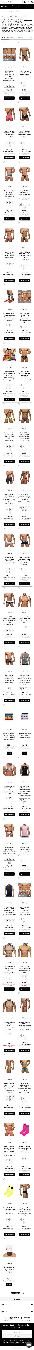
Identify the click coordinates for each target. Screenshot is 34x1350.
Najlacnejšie (13, 37)
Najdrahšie (21, 37)
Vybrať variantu (9, 98)
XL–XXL (26, 627)
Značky (10, 11)
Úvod (2, 11)
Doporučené (5, 37)
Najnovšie (29, 37)
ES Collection (25, 25)
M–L (23, 626)
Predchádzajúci (15, 1293)
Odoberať (17, 1336)
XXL (25, 85)
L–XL (11, 325)
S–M (8, 325)
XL (13, 86)
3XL (11, 388)
